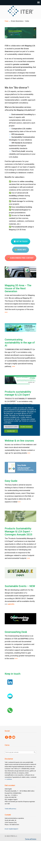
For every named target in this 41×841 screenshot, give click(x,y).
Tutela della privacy (10, 808)
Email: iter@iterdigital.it (11, 829)
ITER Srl (20, 11)
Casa (6, 21)
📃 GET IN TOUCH (20, 241)
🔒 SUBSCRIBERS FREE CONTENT (21, 258)
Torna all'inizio (30, 839)
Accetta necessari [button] (25, 427)
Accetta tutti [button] (11, 431)
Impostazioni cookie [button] (11, 427)
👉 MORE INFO (20, 250)
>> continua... (9, 779)
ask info (11, 604)
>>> (6, 312)
